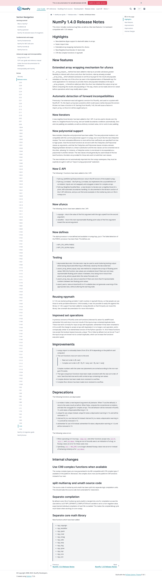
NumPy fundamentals (24, 40)
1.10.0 (20, 384)
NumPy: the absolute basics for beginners (30, 33)
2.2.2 (20, 97)
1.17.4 (20, 271)
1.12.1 (20, 354)
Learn (98, 9)
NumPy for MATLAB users (25, 43)
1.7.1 (20, 408)
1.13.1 (20, 348)
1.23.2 (20, 175)
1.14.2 (20, 333)
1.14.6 (20, 321)
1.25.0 (20, 148)
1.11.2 (20, 363)
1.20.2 (20, 223)
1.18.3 (20, 256)
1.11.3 (20, 360)
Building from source (65, 9)
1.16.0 (20, 304)
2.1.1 (20, 112)
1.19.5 (20, 232)
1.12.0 (20, 357)
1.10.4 (20, 372)
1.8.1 (20, 399)
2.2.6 (20, 85)
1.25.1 (20, 145)
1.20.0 (20, 229)
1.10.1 (20, 381)
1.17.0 (20, 283)
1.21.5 (20, 202)
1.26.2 (20, 133)
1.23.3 (20, 172)
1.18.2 (20, 259)
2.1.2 (20, 109)
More (106, 9)
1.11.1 (20, 366)
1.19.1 (20, 244)
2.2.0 (20, 103)
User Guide (41, 9)
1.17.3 (20, 274)
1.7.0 (20, 411)
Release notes (90, 9)
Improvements (129, 25)
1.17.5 (20, 268)
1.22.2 (20, 190)
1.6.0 (20, 420)
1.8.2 (20, 396)
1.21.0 (20, 217)
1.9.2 (20, 387)
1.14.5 (20, 324)
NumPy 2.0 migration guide (25, 432)
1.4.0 (20, 426)
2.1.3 (20, 106)
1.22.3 (20, 187)
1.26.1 (20, 136)
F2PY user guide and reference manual (29, 60)
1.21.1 (20, 214)
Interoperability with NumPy (26, 69)
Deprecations (129, 28)
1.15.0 (20, 318)
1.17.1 (20, 280)
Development (78, 9)
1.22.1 (20, 193)
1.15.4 (20, 307)
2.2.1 (20, 100)
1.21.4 (20, 205)
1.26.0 (20, 139)
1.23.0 (20, 181)
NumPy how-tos (22, 50)
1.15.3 (20, 309)
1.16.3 (20, 295)
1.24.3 (20, 154)
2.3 (139, 9)
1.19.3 (20, 238)
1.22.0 (20, 196)
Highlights (128, 19)
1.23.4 (20, 169)
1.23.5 (20, 166)
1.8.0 (20, 402)
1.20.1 (20, 226)
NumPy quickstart (22, 30)
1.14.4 (20, 327)
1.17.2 (20, 277)
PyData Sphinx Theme (133, 575)
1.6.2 (20, 414)
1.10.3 (20, 375)
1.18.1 (20, 262)
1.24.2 (20, 157)
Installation (20, 27)
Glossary (20, 76)
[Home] (51, 15)
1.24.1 (20, 160)
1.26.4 (20, 127)
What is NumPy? (22, 24)
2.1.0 (20, 115)
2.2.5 (20, 88)
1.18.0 (20, 265)
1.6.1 (20, 417)
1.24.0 (20, 163)
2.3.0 (20, 82)
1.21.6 (20, 199)
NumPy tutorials (22, 47)
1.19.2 (20, 241)
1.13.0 (20, 351)
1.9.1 (20, 390)
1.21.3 (20, 208)
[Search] (131, 8)
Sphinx (29, 576)
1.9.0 (20, 393)
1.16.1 (20, 300)
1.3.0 (20, 429)
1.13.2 (20, 345)
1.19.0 (20, 247)
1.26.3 (20, 130)
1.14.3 (20, 330)
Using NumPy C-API (23, 57)
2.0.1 (20, 121)
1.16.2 (20, 297)
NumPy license (21, 435)
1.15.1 (20, 315)
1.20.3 (20, 220)
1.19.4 (20, 235)
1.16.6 (20, 286)
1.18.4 (20, 253)
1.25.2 (20, 142)
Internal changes (130, 31)
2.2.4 (20, 91)
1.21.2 (20, 211)
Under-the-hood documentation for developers (28, 65)
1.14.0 (20, 339)
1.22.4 (20, 184)
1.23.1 (20, 178)
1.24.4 (20, 151)
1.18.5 (20, 250)
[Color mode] (135, 8)
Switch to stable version (97, 3)
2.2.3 (20, 94)
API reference (51, 9)
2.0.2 (20, 118)
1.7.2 (20, 405)
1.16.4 (20, 292)
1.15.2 (20, 312)
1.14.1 (20, 336)
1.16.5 (20, 289)
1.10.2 (20, 378)
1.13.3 (20, 342)
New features (129, 22)
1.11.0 (20, 369)
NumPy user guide (60, 14)
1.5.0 (20, 423)
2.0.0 (20, 124)
